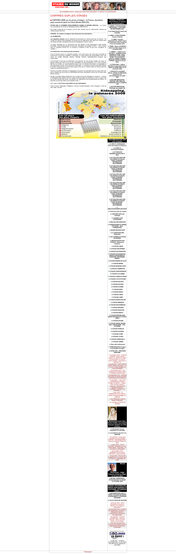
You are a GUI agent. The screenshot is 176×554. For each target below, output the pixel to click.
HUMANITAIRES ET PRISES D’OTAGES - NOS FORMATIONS (117, 226)
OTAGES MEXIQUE (118, 302)
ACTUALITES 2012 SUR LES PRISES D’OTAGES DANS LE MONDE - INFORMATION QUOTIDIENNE (117, 185)
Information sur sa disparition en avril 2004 (117, 429)
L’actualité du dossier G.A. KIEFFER (118, 433)
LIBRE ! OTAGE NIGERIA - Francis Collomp (118, 36)
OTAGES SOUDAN (118, 331)
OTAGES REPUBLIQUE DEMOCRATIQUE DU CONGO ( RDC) (117, 317)
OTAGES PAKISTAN (118, 310)
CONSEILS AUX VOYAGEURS (118, 218)
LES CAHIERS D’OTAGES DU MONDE (118, 237)
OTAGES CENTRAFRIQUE (118, 271)
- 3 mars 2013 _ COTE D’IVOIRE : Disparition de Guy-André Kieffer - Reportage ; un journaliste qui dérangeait (117, 447)
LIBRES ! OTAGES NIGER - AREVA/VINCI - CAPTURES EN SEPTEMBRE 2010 (117, 27)
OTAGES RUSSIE (118, 320)
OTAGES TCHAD (118, 336)
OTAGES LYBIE (118, 297)
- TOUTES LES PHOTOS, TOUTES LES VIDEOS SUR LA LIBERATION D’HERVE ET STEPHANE (117, 525)
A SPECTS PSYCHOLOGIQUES (117, 148)
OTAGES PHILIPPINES (118, 248)
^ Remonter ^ (88, 552)
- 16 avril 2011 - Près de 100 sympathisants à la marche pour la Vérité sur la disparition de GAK (117, 458)
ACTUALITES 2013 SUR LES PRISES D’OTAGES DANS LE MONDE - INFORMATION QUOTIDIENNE (117, 193)
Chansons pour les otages (118, 211)
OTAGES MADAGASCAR (118, 299)
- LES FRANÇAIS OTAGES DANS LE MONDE (117, 399)
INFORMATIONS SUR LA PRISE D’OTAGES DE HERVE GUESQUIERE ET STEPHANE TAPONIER (117, 496)
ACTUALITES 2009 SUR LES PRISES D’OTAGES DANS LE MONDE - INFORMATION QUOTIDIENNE (117, 160)
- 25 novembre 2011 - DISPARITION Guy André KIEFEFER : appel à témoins (117, 452)
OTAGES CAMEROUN (118, 268)
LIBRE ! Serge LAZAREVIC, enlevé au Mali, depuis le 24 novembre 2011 (118, 48)
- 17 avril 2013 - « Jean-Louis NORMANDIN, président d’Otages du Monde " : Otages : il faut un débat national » (117, 382)
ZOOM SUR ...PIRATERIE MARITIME (118, 351)
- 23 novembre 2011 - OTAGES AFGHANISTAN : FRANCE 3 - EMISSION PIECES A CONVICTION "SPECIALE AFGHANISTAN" (117, 512)
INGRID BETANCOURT (118, 230)
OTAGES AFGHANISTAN (118, 251)
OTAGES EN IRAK (118, 284)
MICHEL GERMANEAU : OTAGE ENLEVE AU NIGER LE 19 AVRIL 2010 (117, 480)
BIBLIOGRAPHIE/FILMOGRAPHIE (117, 209)
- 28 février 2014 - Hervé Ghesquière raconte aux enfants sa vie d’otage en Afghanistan (117, 505)
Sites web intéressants (118, 344)
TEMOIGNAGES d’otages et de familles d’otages (118, 347)
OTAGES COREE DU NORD (118, 276)
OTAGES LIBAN (118, 246)
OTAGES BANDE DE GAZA (118, 261)
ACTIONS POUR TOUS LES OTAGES (118, 32)
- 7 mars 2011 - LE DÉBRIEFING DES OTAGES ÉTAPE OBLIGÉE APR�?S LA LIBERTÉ (117, 395)
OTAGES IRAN (117, 289)
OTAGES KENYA (118, 292)
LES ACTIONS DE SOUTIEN (118, 500)
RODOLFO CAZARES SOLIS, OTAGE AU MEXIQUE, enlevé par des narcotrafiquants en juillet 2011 (117, 74)
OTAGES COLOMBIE (118, 274)
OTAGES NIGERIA (118, 307)
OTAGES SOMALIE (118, 328)
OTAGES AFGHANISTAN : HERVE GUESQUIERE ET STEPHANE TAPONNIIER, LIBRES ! (117, 256)
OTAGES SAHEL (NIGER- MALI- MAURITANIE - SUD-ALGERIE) (117, 325)
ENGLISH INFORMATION (118, 222)
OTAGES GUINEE (118, 286)
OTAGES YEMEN (118, 341)
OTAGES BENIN (118, 263)
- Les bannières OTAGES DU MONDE (117, 403)
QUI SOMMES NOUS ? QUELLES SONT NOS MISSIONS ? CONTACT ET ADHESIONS (88, 11)
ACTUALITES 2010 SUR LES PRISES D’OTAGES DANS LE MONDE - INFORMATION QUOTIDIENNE (117, 169)
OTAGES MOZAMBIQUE (117, 305)
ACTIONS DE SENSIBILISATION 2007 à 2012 (117, 153)
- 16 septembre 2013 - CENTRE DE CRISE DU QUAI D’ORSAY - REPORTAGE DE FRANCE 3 (117, 376)
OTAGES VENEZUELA (118, 339)
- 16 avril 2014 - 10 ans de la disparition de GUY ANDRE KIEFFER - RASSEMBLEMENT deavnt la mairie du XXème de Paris (117, 439)
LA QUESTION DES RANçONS (118, 233)
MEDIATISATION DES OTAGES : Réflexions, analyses (117, 242)
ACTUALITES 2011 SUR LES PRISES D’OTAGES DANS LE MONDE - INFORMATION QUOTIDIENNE (117, 177)
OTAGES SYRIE (118, 334)
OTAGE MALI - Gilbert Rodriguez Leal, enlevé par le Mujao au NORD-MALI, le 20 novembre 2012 (117, 67)
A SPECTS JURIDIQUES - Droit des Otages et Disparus (117, 144)
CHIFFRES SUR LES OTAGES (118, 214)
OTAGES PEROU (118, 312)
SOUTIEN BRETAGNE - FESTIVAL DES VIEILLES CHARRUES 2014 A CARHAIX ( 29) (117, 82)
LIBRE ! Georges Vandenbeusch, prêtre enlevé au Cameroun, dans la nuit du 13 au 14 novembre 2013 (117, 42)
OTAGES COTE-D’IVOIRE (118, 279)
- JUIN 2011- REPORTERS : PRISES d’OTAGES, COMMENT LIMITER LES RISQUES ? (117, 388)
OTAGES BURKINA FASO (118, 266)
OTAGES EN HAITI (118, 281)
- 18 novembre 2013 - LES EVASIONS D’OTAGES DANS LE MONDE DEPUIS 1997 (117, 372)
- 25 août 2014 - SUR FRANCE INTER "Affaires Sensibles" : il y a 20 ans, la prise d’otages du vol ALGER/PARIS (117, 366)
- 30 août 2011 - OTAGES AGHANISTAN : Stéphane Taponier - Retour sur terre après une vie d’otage (117, 519)
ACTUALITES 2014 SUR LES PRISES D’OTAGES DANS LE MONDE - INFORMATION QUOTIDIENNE (117, 202)
